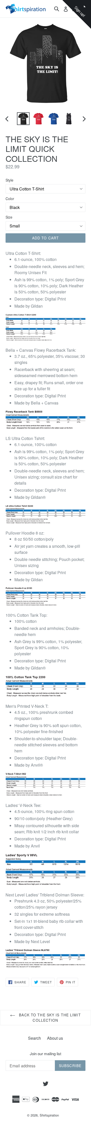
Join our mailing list (45, 1053)
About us (55, 1038)
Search (34, 1038)
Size (9, 217)
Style (9, 180)
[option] (23, 118)
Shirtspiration (49, 1115)
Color (10, 198)
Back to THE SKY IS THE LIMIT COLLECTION (49, 1017)
